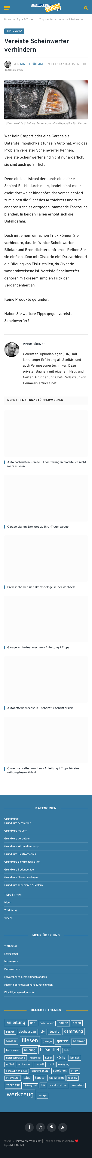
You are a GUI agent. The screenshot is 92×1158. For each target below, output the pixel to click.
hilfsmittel (49, 1050)
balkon (63, 1023)
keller (48, 1057)
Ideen (7, 902)
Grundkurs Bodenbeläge (19, 869)
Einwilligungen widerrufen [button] (19, 992)
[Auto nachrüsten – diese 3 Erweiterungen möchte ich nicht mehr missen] (46, 433)
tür (43, 1085)
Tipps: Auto (14, 31)
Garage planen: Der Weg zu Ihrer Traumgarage (38, 527)
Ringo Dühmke (32, 64)
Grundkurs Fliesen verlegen (21, 877)
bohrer (10, 1032)
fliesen (30, 1040)
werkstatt (78, 1085)
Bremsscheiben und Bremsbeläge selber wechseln (41, 587)
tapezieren (56, 1078)
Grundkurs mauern (15, 830)
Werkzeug (10, 910)
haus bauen (12, 1050)
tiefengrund (30, 1085)
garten (62, 1041)
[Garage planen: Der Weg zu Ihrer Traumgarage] (46, 498)
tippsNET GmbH (14, 1145)
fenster (11, 1041)
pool (51, 1064)
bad (32, 1023)
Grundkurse (11, 819)
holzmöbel (35, 1058)
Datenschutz (12, 969)
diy (42, 1031)
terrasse (13, 1085)
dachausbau (27, 1031)
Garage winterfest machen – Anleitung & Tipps (38, 647)
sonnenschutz (40, 1071)
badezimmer (47, 1023)
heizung (29, 1050)
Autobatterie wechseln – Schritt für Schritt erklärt (40, 708)
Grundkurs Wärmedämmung (21, 846)
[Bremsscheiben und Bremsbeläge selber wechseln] (46, 558)
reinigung (63, 1064)
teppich (72, 1078)
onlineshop (24, 1064)
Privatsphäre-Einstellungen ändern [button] (25, 977)
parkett (40, 1064)
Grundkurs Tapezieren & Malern (23, 885)
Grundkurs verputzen (17, 838)
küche (61, 1057)
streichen (60, 1071)
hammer (79, 1041)
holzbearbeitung (15, 1058)
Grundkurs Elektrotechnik (20, 854)
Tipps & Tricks (13, 894)
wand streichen (58, 1085)
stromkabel (12, 1078)
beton (77, 1023)
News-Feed (11, 953)
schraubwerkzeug (16, 1071)
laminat (74, 1057)
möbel (10, 1064)
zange (43, 1095)
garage (47, 1041)
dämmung (73, 1031)
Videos (8, 918)
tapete (40, 1078)
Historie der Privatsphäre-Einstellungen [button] (28, 985)
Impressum (11, 961)
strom (74, 1071)
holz (66, 1050)
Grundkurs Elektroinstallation (22, 861)
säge (27, 1078)
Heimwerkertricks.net (28, 1141)
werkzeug (20, 1095)
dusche (54, 1031)
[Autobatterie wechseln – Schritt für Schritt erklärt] (46, 679)
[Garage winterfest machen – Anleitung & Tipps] (46, 619)
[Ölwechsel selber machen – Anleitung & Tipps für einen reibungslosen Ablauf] (46, 740)
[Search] (85, 8)
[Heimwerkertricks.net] (46, 8)
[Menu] (7, 8)
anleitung (15, 1023)
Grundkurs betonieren (17, 823)
